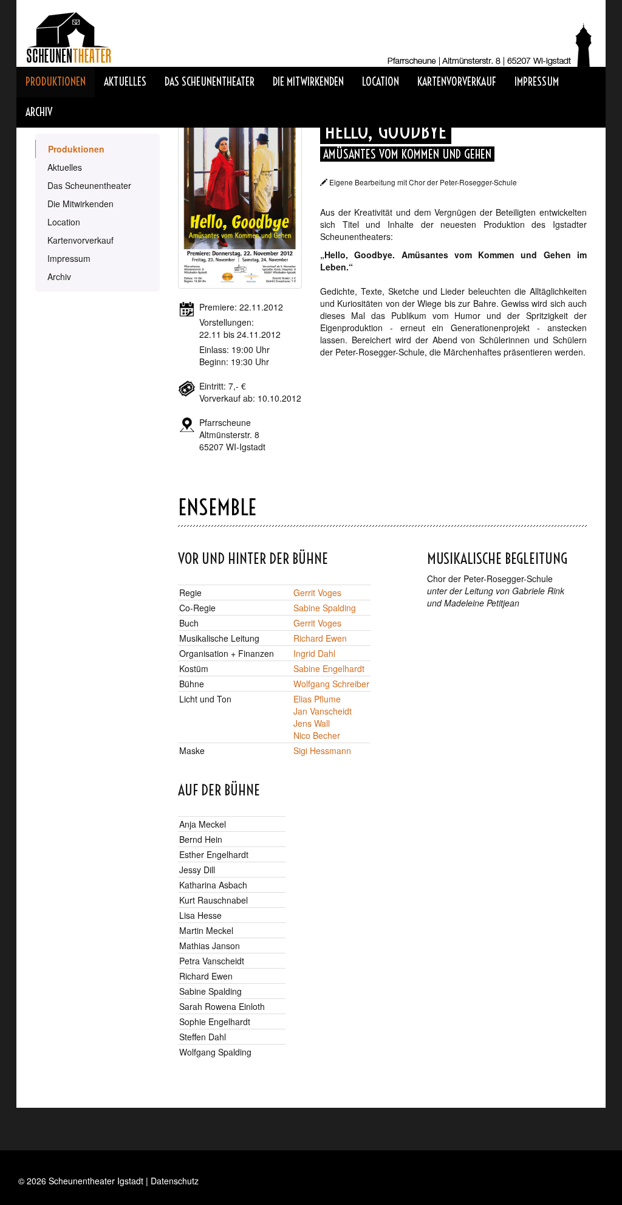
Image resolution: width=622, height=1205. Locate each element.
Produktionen (56, 82)
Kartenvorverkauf (456, 82)
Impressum (536, 82)
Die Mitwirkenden (308, 82)
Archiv (39, 112)
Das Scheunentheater (210, 82)
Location (380, 82)
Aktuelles (125, 82)
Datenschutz (175, 1181)
